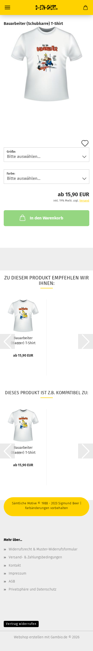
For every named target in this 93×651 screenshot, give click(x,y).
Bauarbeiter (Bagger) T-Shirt (23, 340)
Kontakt (15, 565)
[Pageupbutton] (79, 643)
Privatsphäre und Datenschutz (32, 589)
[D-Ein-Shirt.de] (47, 7)
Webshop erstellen (28, 637)
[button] (7, 341)
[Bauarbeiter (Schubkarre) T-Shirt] (46, 64)
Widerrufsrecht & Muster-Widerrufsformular (43, 549)
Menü (7, 7)
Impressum (17, 573)
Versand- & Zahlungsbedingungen (35, 557)
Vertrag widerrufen (21, 624)
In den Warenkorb (46, 218)
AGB (12, 581)
